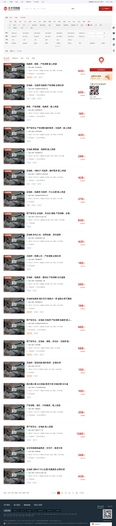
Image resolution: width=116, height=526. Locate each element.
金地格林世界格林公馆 (41, 88)
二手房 (11, 2)
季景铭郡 (37, 451)
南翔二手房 (26, 493)
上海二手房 (10, 493)
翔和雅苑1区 (38, 259)
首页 (5, 493)
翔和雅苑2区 (38, 110)
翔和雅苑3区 (39, 152)
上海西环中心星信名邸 (41, 174)
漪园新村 (37, 409)
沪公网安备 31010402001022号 (14, 523)
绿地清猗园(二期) (40, 280)
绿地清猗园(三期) (40, 238)
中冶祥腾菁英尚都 (40, 387)
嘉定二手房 (18, 493)
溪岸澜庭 (37, 344)
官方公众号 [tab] (100, 506)
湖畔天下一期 (39, 430)
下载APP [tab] (109, 506)
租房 (16, 2)
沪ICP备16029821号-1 (28, 523)
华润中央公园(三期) (40, 216)
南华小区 (37, 366)
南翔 (32, 67)
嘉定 (29, 67)
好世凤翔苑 (38, 67)
